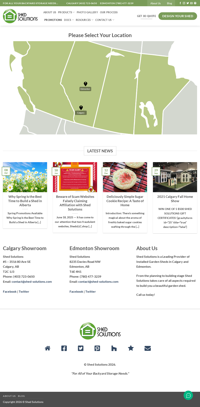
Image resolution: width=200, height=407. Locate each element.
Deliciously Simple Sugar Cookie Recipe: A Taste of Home (125, 201)
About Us (155, 3)
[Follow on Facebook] (180, 3)
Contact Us (103, 19)
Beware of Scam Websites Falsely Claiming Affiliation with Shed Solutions (75, 203)
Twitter (24, 291)
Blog (169, 3)
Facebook (10, 291)
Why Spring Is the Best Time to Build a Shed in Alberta (25, 201)
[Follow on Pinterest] (195, 3)
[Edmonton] (85, 84)
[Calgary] (81, 108)
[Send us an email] (191, 3)
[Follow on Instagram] (184, 3)
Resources (83, 19)
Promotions (53, 19)
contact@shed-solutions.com (32, 281)
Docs (67, 19)
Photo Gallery (87, 12)
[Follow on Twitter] (188, 3)
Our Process (109, 12)
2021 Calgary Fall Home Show (175, 199)
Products (65, 12)
